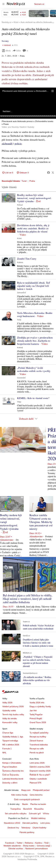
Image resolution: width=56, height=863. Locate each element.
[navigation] (3, 4)
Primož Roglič (36, 718)
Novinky (5, 41)
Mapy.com (26, 790)
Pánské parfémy (27, 832)
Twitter (20, 843)
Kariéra (38, 843)
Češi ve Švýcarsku (10, 775)
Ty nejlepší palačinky (39, 733)
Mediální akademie (12, 846)
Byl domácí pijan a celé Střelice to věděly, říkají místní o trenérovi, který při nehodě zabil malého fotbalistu (27, 598)
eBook (8, 50)
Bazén (25, 804)
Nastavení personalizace (36, 848)
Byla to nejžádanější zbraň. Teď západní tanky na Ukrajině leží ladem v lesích (33, 286)
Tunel (24, 181)
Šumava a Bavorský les (13, 771)
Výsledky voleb (9, 710)
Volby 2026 (7, 702)
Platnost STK (35, 783)
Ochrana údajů (43, 846)
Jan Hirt (33, 710)
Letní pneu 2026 (37, 763)
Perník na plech (37, 752)
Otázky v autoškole (38, 779)
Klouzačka (39, 809)
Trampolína (15, 809)
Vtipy (19, 402)
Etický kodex (28, 846)
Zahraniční (21, 293)
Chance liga (7, 733)
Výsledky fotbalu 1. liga (12, 736)
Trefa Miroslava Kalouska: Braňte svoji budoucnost (34, 314)
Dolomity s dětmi (9, 783)
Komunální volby (9, 722)
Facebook (9, 843)
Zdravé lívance (36, 740)
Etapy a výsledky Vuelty (40, 706)
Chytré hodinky (39, 827)
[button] (52, 91)
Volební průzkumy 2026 (13, 706)
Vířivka (46, 813)
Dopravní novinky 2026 (40, 771)
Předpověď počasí (41, 790)
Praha (32, 181)
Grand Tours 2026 (38, 722)
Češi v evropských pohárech (27, 799)
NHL (4, 752)
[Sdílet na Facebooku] (48, 172)
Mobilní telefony (38, 818)
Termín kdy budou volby (13, 714)
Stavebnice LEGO (12, 823)
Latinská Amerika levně (12, 779)
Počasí (20, 205)
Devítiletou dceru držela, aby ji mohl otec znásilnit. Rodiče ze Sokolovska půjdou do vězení (33, 228)
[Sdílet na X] (52, 172)
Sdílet (18, 50)
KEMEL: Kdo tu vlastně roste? (33, 398)
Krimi (19, 238)
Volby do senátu (9, 718)
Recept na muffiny (38, 736)
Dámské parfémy (30, 823)
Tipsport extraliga (10, 740)
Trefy (19, 320)
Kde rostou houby (19, 795)
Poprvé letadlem (9, 767)
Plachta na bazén (38, 804)
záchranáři (7, 143)
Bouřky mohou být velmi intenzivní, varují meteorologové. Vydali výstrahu (34, 198)
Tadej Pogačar (36, 714)
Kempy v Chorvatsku (11, 763)
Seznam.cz (39, 4)
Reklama (29, 843)
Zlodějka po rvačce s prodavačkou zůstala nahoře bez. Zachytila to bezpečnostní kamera (35, 340)
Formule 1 (7, 748)
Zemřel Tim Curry (26, 258)
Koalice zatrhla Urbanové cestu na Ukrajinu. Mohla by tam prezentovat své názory (41, 522)
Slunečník (27, 809)
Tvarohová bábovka (39, 744)
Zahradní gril (34, 813)
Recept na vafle (37, 748)
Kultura (20, 262)
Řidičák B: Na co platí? (40, 775)
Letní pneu (45, 823)
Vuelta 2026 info (37, 702)
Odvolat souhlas (15, 848)
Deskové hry (13, 827)
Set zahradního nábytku (16, 813)
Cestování (21, 378)
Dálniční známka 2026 (40, 767)
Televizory (25, 827)
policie (18, 143)
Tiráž (46, 843)
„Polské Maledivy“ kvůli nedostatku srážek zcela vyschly (33, 369)
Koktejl (20, 348)
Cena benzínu (36, 795)
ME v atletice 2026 (10, 744)
